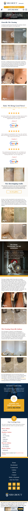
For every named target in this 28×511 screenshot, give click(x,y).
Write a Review (1, 9)
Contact (14, 475)
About (14, 472)
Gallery (14, 470)
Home (14, 462)
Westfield (5, 441)
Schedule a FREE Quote (14, 7)
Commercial (14, 467)
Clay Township (6, 435)
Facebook (14, 484)
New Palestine (6, 446)
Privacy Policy (11, 504)
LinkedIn (14, 488)
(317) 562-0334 (13, 10)
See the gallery (14, 192)
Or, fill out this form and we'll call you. (14, 409)
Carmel (4, 434)
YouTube (9, 488)
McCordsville (6, 444)
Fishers (4, 437)
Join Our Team (14, 480)
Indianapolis (5, 450)
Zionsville (5, 430)
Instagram (9, 484)
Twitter (18, 484)
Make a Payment (14, 477)
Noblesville (5, 439)
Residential (14, 465)
